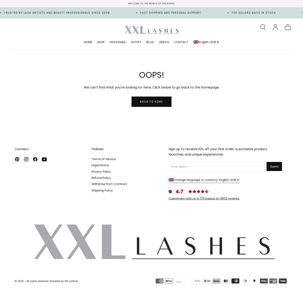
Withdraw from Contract (109, 184)
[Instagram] (26, 159)
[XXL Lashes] (151, 241)
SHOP (101, 42)
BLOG (150, 42)
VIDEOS (164, 42)
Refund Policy (101, 178)
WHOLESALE (118, 42)
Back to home (151, 101)
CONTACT (181, 42)
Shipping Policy (102, 190)
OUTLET (136, 42)
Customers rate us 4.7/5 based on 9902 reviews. (204, 198)
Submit (274, 166)
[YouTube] (44, 159)
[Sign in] (275, 27)
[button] (263, 27)
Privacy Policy (101, 172)
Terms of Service (104, 159)
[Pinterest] (17, 159)
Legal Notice (100, 165)
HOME (88, 42)
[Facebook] (35, 159)
